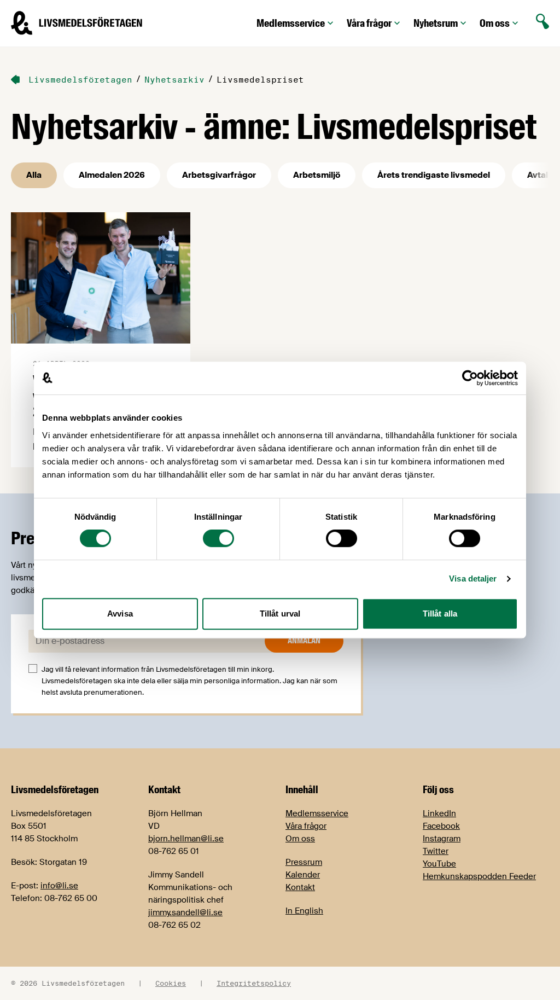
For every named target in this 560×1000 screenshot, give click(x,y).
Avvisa (120, 613)
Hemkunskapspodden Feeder (479, 876)
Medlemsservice (290, 23)
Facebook (441, 826)
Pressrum (303, 862)
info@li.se (59, 885)
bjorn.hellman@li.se (186, 838)
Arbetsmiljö (316, 175)
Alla (34, 175)
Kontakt (300, 887)
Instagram (441, 838)
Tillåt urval (280, 613)
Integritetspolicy (254, 983)
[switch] (218, 538)
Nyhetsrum (435, 23)
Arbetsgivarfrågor (219, 175)
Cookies (170, 983)
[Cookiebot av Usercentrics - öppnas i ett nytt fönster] (470, 378)
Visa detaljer (473, 578)
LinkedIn (439, 813)
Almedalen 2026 (112, 175)
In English (304, 910)
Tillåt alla (440, 613)
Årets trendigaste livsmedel (433, 175)
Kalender (302, 874)
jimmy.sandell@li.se (185, 912)
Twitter (435, 851)
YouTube (439, 863)
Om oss (495, 23)
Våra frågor (369, 23)
